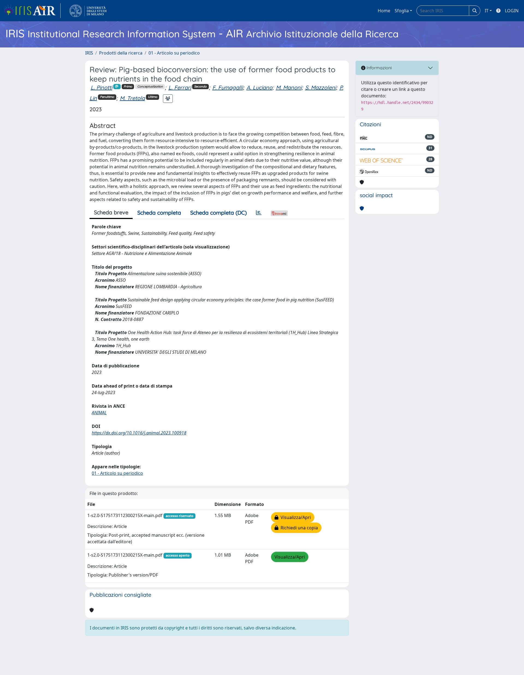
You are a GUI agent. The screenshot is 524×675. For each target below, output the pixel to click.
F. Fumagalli (227, 87)
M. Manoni (289, 87)
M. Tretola (132, 98)
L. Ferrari (179, 87)
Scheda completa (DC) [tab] (218, 212)
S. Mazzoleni (320, 87)
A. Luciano (259, 87)
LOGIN (512, 11)
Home (384, 11)
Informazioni (378, 67)
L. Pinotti (101, 87)
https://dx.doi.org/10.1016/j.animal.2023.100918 (139, 433)
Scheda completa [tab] (159, 212)
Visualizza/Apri (294, 517)
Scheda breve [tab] (111, 212)
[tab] (258, 212)
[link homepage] (32, 10)
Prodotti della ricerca (120, 53)
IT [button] (487, 11)
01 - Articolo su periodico (174, 53)
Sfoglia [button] (402, 11)
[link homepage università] (88, 10)
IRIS (89, 53)
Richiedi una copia (298, 528)
